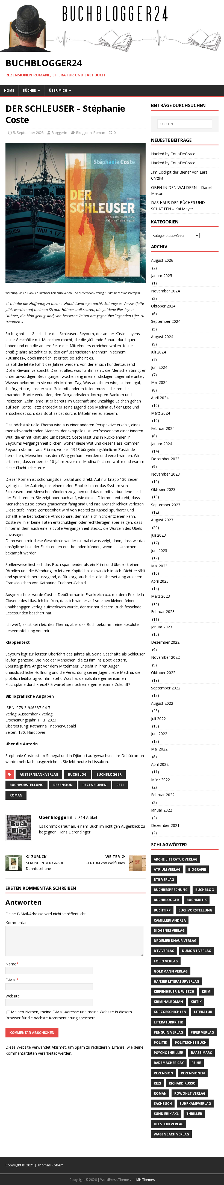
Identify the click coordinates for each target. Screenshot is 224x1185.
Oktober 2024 (163, 306)
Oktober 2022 (163, 672)
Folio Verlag (166, 961)
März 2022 (160, 779)
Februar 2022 (163, 794)
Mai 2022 (159, 749)
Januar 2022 (161, 810)
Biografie (197, 869)
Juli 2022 (158, 718)
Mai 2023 (159, 565)
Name (10, 964)
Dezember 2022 (165, 642)
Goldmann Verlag (171, 971)
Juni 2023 (159, 550)
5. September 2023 (28, 132)
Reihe (196, 1062)
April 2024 (160, 397)
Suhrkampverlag (195, 1103)
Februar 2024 (163, 428)
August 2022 (162, 703)
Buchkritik (197, 900)
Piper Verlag (202, 1032)
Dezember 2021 (165, 825)
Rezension (63, 785)
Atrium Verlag (167, 869)
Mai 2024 (159, 382)
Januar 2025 (161, 275)
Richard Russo (182, 1083)
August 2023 (162, 519)
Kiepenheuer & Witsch (174, 991)
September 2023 (165, 504)
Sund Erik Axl (166, 1113)
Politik (160, 1042)
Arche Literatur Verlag (176, 859)
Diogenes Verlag (169, 930)
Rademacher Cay (169, 1062)
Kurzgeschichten (170, 1011)
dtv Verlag (164, 950)
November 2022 (165, 657)
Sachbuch (163, 1103)
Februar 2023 (163, 611)
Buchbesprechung (171, 889)
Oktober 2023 (163, 489)
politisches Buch (191, 1042)
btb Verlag (164, 879)
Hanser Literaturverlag (176, 981)
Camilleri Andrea (170, 920)
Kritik (196, 1001)
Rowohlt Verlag (189, 1093)
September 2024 (165, 321)
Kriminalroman (168, 1001)
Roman (99, 132)
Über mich (58, 90)
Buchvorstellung (26, 785)
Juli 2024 (158, 352)
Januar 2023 (161, 626)
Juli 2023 (158, 535)
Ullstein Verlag (169, 1124)
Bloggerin (59, 132)
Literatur (203, 1011)
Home (9, 90)
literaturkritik (168, 1022)
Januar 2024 (161, 443)
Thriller (194, 1113)
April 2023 (160, 581)
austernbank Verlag (39, 774)
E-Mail (10, 979)
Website (12, 996)
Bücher (29, 90)
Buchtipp (162, 910)
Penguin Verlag (168, 1032)
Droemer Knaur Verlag (175, 940)
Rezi (120, 785)
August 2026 (162, 260)
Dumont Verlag (196, 950)
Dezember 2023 (165, 458)
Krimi (206, 991)
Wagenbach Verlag (171, 1134)
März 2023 (160, 596)
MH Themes (145, 1179)
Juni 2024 (159, 367)
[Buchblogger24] (112, 48)
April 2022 (160, 764)
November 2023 (165, 474)
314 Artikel (87, 817)
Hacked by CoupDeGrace (173, 153)
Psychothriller (168, 1052)
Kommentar (16, 922)
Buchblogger (109, 774)
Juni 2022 (159, 733)
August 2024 (162, 336)
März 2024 (160, 413)
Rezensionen (94, 785)
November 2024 (165, 291)
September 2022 (165, 688)
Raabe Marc (201, 1052)
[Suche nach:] (184, 124)
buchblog (77, 774)
